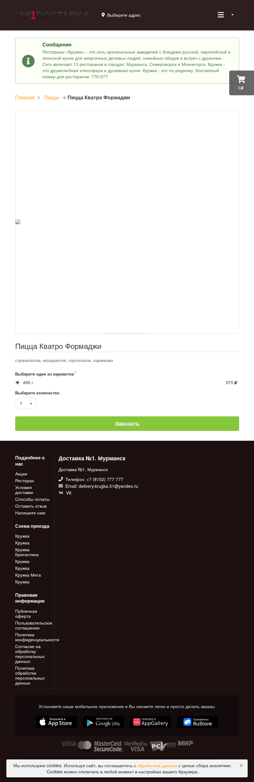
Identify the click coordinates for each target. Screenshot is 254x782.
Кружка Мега (28, 575)
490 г (28, 382)
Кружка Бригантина (27, 551)
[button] (151, 728)
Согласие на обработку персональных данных (30, 653)
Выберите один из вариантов (44, 374)
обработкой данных (157, 765)
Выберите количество (37, 393)
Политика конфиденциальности (32, 636)
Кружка (22, 536)
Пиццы (51, 97)
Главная (24, 97)
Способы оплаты (32, 499)
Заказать (127, 423)
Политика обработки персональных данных (30, 675)
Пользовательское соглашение (32, 625)
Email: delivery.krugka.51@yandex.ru (101, 486)
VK (68, 492)
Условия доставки (24, 489)
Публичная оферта (26, 613)
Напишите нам (30, 512)
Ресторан (24, 480)
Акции (21, 474)
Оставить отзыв (30, 506)
